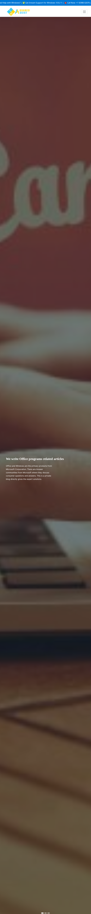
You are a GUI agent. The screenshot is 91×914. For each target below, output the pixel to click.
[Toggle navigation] (84, 11)
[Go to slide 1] (42, 913)
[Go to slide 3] (48, 913)
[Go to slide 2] (45, 913)
